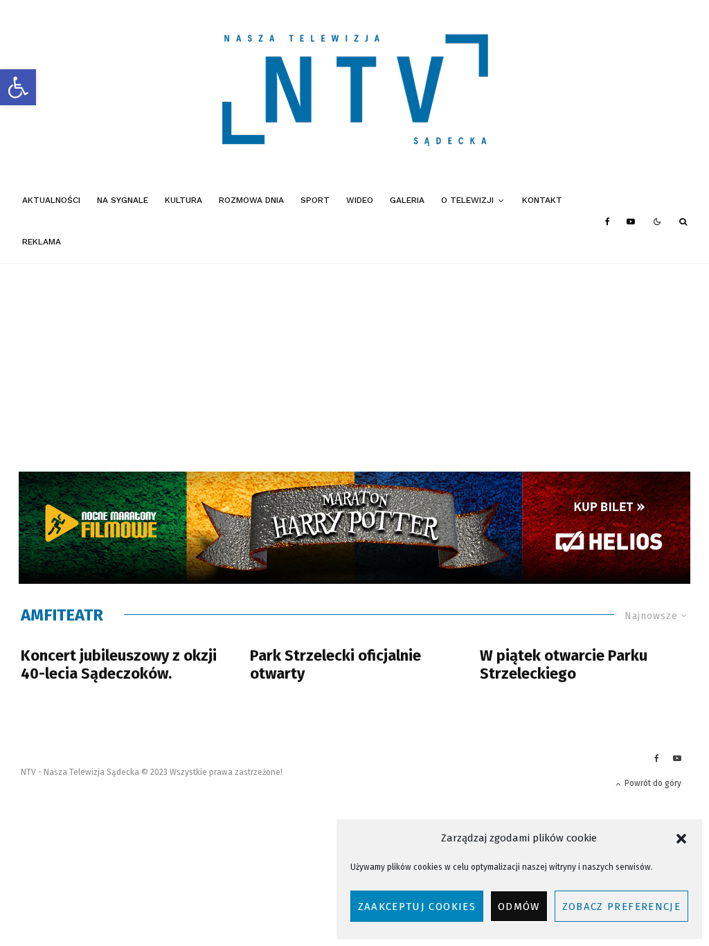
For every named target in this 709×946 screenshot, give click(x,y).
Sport (315, 200)
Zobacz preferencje (621, 906)
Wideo (359, 200)
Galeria (407, 200)
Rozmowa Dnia (251, 200)
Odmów (519, 906)
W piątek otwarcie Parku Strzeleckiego (563, 665)
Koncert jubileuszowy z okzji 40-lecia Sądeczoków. (119, 665)
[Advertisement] (354, 368)
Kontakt (542, 200)
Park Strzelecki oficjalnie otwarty (335, 665)
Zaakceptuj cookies (417, 906)
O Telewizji (467, 200)
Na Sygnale (122, 200)
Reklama (41, 242)
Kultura (183, 200)
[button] (18, 87)
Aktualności (51, 200)
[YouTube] (630, 221)
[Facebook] (607, 221)
